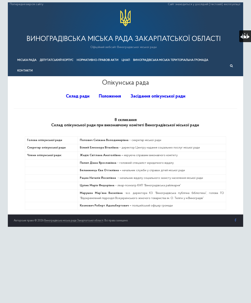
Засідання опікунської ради (157, 96)
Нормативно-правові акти (97, 60)
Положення (110, 96)
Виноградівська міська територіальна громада (170, 60)
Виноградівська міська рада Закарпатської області (123, 39)
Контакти (25, 70)
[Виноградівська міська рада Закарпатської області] (125, 9)
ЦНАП (126, 60)
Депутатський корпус (57, 60)
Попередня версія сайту (26, 4)
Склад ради (77, 96)
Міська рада (26, 60)
